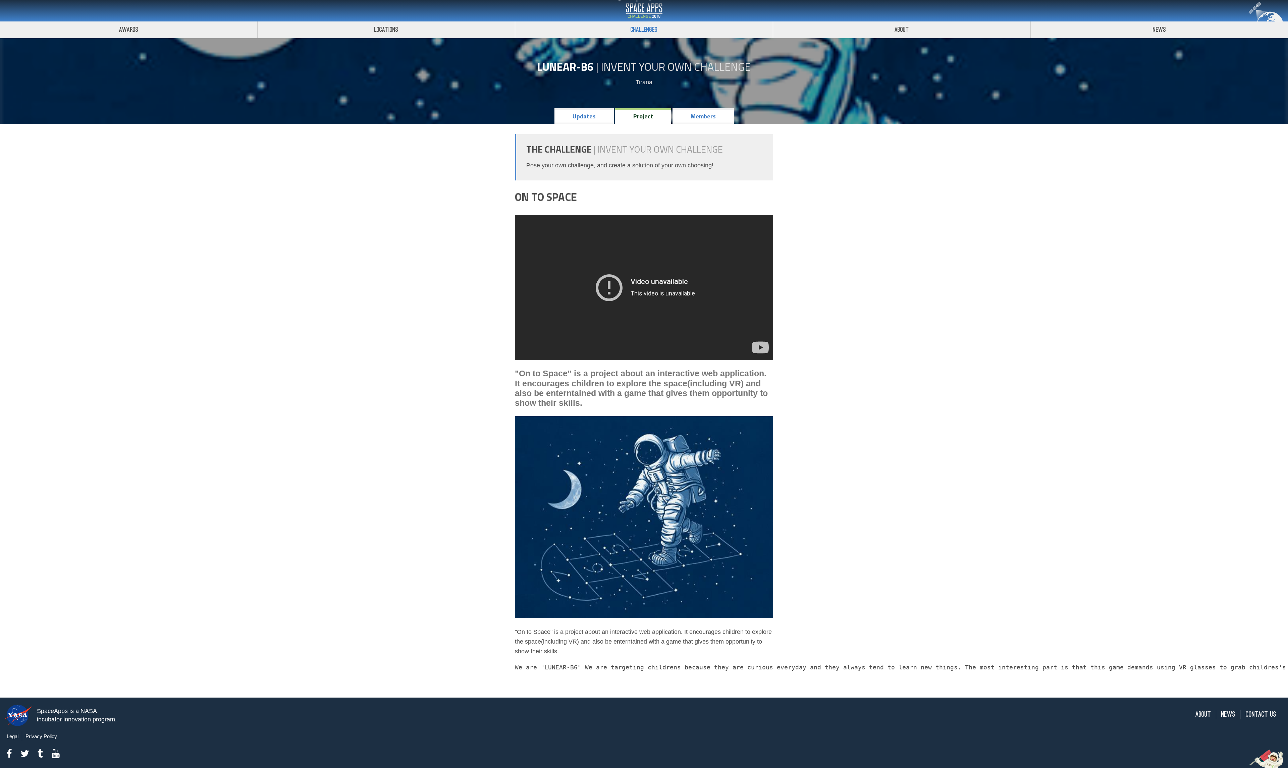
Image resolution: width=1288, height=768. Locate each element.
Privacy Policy (41, 736)
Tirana (644, 82)
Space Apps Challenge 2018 (644, 10)
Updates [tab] (584, 116)
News (1159, 30)
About (902, 30)
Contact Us (1261, 714)
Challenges (644, 30)
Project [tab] (643, 116)
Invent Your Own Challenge (676, 66)
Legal (12, 736)
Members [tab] (703, 116)
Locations (386, 30)
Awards (128, 30)
